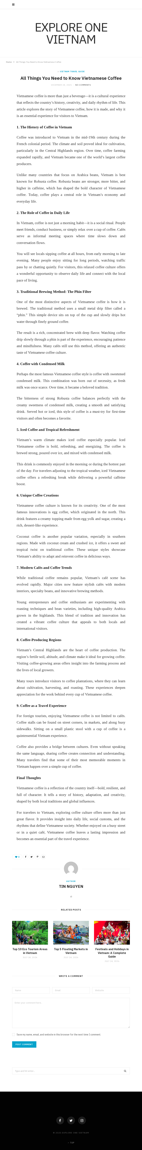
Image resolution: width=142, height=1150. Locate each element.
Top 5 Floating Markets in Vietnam (71, 951)
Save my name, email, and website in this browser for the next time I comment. (59, 1034)
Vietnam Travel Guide (72, 71)
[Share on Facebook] (25, 856)
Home (9, 62)
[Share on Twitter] (31, 856)
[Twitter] (71, 1120)
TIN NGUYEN (71, 886)
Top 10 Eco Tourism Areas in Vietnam (29, 951)
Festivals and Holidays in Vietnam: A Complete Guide (112, 952)
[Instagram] (82, 1120)
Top (71, 1142)
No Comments (83, 85)
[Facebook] (60, 1120)
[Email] (43, 856)
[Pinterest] (37, 856)
